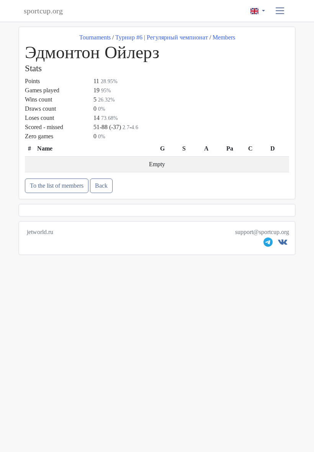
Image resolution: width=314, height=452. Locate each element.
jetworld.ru (40, 232)
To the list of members (56, 185)
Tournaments (95, 37)
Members (224, 37)
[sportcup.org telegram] (268, 244)
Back (101, 185)
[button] (280, 10)
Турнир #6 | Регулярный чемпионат (161, 37)
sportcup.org (43, 11)
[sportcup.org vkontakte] (282, 244)
